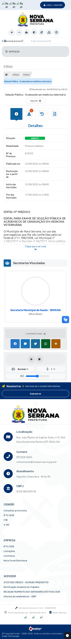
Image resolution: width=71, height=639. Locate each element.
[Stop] (39, 359)
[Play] (31, 359)
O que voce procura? (12, 41)
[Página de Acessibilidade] (56, 32)
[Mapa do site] (49, 32)
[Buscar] (5, 41)
